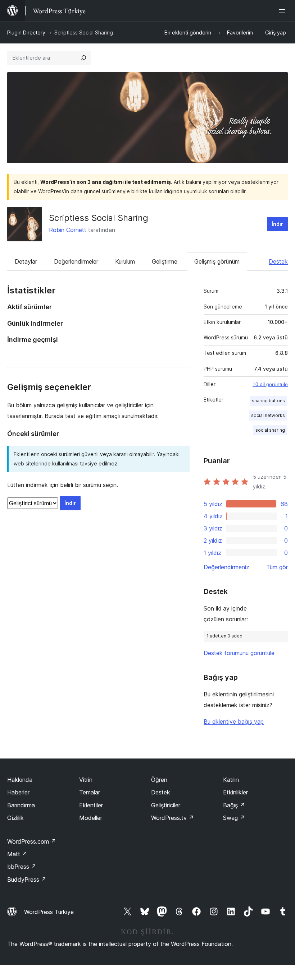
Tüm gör (277, 567)
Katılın (231, 779)
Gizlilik (15, 817)
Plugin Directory (26, 32)
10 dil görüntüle (270, 384)
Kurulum (125, 261)
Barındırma (21, 805)
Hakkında (19, 779)
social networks (268, 415)
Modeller (90, 817)
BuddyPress (26, 879)
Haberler (18, 792)
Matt (17, 854)
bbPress (21, 866)
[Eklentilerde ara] (83, 58)
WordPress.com (31, 841)
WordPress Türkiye (49, 911)
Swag (234, 817)
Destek (278, 261)
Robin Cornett (67, 229)
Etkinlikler (235, 792)
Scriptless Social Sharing (98, 218)
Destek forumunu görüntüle (239, 653)
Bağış (234, 805)
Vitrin (85, 779)
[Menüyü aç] (283, 11)
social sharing (270, 430)
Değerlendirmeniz (226, 567)
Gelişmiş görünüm (217, 261)
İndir (277, 224)
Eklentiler (91, 805)
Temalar (89, 792)
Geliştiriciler (165, 805)
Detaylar (26, 261)
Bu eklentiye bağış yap (234, 721)
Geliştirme (164, 261)
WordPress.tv (172, 817)
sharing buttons (268, 400)
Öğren (159, 779)
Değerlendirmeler (76, 261)
